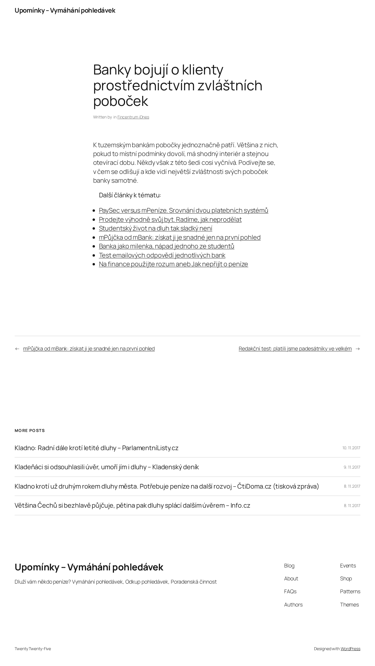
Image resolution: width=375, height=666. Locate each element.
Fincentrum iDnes (133, 117)
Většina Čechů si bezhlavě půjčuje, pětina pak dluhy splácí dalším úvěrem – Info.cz (132, 505)
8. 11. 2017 (352, 486)
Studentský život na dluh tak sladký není (155, 228)
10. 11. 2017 (351, 447)
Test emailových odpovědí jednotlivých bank (162, 255)
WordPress (350, 648)
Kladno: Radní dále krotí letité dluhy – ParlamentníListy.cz (97, 447)
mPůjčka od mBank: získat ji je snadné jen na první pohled (180, 237)
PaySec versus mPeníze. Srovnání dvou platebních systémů (184, 210)
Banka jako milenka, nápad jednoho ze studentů (167, 246)
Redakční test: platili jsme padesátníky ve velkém (295, 348)
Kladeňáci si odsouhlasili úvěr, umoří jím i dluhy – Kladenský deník (107, 466)
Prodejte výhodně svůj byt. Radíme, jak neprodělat (170, 219)
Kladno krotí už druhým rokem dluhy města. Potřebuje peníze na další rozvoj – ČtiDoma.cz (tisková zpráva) (167, 486)
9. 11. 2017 (352, 467)
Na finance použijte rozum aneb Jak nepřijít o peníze (173, 264)
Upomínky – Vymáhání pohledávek (65, 10)
